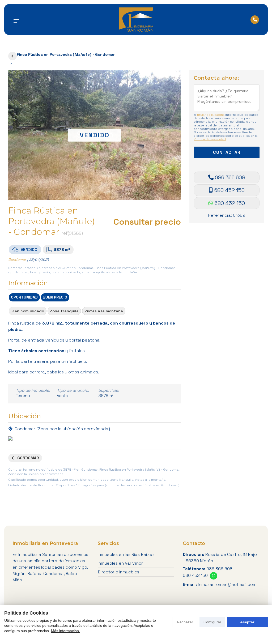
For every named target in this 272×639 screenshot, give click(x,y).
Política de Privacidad (210, 139)
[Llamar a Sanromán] (254, 19)
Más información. (65, 631)
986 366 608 (230, 177)
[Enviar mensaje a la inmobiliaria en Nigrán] (213, 576)
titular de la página (210, 115)
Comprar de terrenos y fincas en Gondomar (12, 56)
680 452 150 (229, 190)
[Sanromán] (136, 19)
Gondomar (17, 259)
